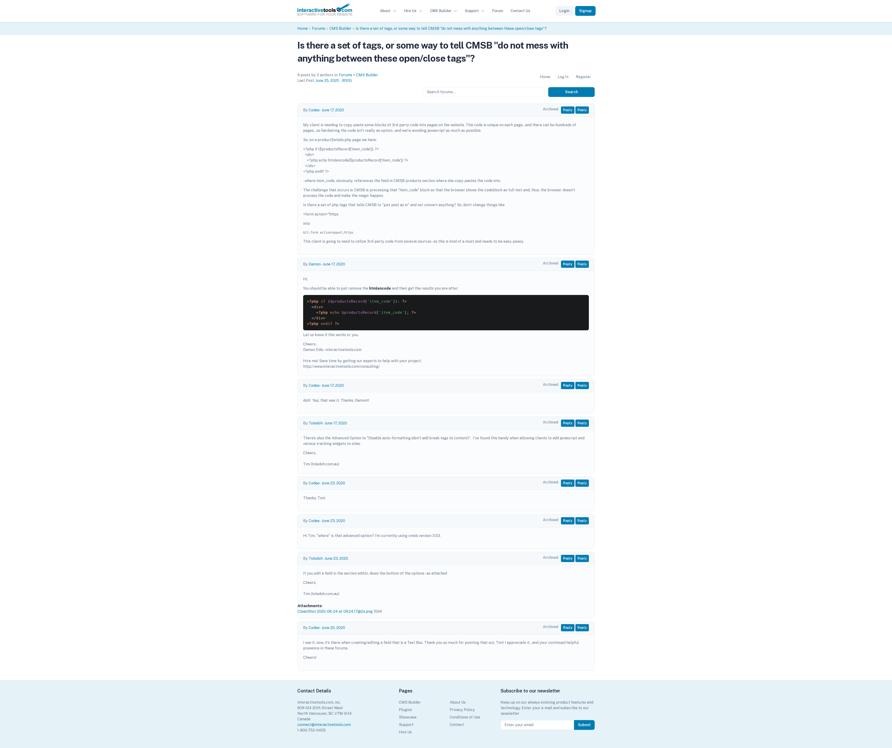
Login (564, 11)
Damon (315, 264)
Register (583, 77)
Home (302, 28)
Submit (584, 725)
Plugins (405, 710)
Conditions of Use (465, 717)
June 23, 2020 (333, 483)
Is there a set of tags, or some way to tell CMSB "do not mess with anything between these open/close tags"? (451, 28)
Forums (318, 28)
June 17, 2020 (333, 110)
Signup (585, 11)
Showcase (407, 717)
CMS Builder (440, 11)
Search (571, 92)
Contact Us (520, 11)
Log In (563, 77)
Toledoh (316, 423)
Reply (567, 110)
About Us (458, 702)
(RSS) (347, 80)
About (385, 11)
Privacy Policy (462, 710)
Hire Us (410, 11)
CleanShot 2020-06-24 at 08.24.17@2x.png (335, 611)
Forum (497, 11)
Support (472, 11)
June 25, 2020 (327, 80)
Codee (314, 110)
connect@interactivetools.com (324, 724)
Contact (457, 724)
